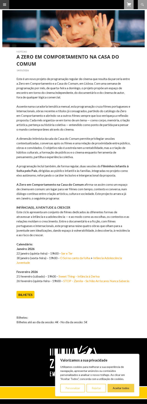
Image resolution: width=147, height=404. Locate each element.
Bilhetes (25, 294)
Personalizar (72, 388)
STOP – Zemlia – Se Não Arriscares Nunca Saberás (96, 281)
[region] (97, 375)
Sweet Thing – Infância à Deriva (79, 276)
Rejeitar (96, 388)
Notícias (21, 51)
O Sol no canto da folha (75, 258)
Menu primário (4, 4)
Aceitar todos (121, 388)
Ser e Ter (67, 253)
